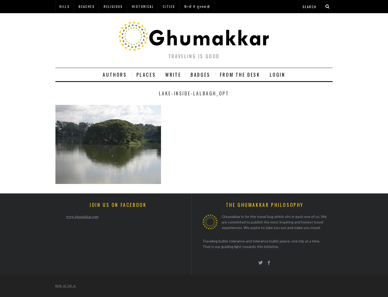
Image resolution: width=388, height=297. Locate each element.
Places (146, 74)
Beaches (87, 6)
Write (173, 74)
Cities (169, 6)
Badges (200, 74)
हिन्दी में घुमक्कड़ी (197, 6)
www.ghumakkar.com (82, 216)
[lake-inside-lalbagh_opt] (108, 182)
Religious (113, 6)
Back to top (64, 285)
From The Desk (240, 74)
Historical (143, 6)
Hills (64, 6)
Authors (115, 74)
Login (277, 74)
